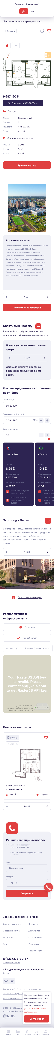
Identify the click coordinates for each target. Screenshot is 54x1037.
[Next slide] (47, 297)
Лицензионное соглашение (24, 707)
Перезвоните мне (11, 962)
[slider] (49, 439)
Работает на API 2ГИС (26, 705)
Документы (34, 930)
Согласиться (37, 1018)
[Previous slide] (7, 297)
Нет (33, 11)
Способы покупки (11, 930)
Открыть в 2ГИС (43, 708)
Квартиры (8, 937)
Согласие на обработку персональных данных (22, 989)
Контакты (33, 924)
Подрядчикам (35, 950)
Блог (5, 944)
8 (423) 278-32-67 (15, 958)
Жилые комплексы (12, 924)
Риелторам (33, 944)
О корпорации (35, 937)
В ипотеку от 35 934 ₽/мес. (23, 103)
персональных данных (19, 847)
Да (23, 11)
